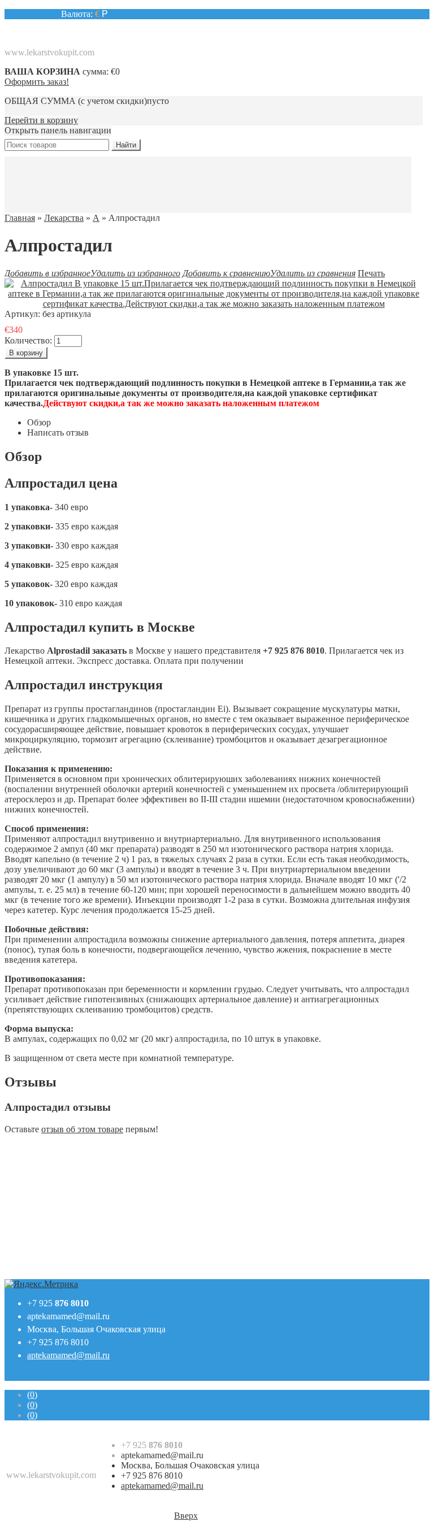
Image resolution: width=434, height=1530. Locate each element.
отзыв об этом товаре (82, 1129)
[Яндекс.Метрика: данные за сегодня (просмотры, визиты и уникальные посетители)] (41, 1284)
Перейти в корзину (41, 120)
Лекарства (64, 218)
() (32, 1394)
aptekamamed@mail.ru (68, 1316)
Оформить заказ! (37, 81)
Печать (371, 273)
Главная (20, 218)
